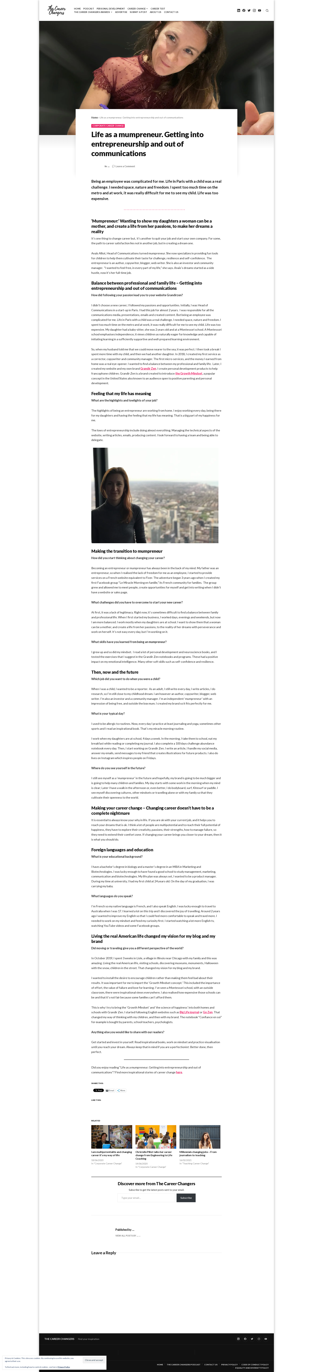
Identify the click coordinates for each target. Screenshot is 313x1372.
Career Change (136, 8)
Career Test (158, 8)
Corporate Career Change (108, 125)
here (179, 1072)
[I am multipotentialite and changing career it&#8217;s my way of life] (111, 1136)
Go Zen (208, 1012)
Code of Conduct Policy (255, 1364)
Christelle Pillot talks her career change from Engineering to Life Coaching (153, 1155)
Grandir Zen (148, 368)
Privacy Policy (64, 1367)
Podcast (88, 8)
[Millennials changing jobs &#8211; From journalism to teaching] (199, 1136)
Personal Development (111, 8)
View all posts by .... (127, 1235)
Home (77, 8)
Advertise (121, 12)
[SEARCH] (266, 10)
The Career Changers (59, 1338)
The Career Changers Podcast (184, 1364)
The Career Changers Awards (92, 12)
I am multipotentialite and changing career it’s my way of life (111, 1153)
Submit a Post (138, 12)
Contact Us (171, 12)
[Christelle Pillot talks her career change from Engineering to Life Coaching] (155, 1136)
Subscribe (186, 1197)
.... (109, 166)
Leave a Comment (125, 166)
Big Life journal (189, 1012)
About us (155, 12)
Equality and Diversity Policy (252, 1368)
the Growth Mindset (188, 373)
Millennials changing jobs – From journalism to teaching (198, 1153)
